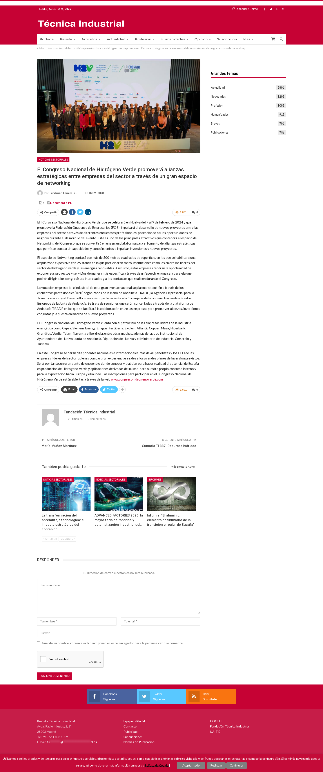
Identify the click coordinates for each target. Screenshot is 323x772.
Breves (215, 123)
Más (246, 39)
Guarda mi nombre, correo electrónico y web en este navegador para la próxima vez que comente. (112, 643)
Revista (66, 39)
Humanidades (173, 39)
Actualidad (116, 39)
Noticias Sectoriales (53, 159)
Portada (47, 39)
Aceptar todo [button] (191, 765)
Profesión (143, 39)
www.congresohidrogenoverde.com (137, 379)
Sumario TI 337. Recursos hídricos (169, 446)
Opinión (201, 39)
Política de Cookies (157, 765)
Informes (155, 479)
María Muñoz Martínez (59, 446)
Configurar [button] (236, 765)
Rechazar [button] (216, 765)
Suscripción (227, 39)
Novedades (218, 96)
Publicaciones (219, 132)
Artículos (89, 39)
